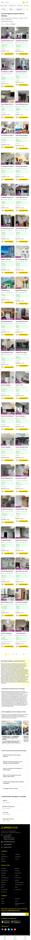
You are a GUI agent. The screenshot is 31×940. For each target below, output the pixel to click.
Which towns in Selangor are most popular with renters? (12, 775)
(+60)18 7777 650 (7, 847)
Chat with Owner (9, 53)
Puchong (26, 5)
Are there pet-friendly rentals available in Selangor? (13, 782)
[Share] (2, 53)
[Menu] (2, 2)
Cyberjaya (20, 5)
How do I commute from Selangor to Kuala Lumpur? (12, 769)
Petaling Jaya (12, 5)
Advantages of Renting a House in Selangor (13, 688)
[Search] (24, 2)
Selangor (7, 24)
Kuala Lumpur (3, 5)
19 (23, 654)
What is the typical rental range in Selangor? (12, 755)
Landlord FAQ (4, 856)
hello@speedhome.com (9, 841)
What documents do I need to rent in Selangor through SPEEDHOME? (12, 762)
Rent (2, 24)
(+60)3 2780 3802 (7, 844)
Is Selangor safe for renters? (10, 788)
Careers (17, 859)
